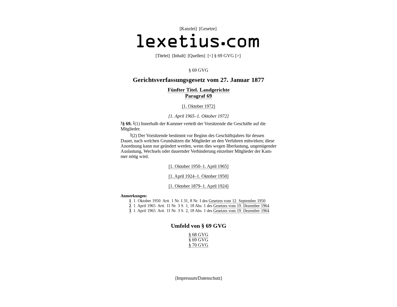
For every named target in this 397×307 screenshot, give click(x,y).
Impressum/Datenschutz (199, 278)
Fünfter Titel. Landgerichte (199, 90)
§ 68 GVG (198, 234)
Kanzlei (188, 28)
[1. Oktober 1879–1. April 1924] (198, 186)
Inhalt (179, 55)
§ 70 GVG (198, 245)
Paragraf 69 (198, 96)
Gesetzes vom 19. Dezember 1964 (241, 205)
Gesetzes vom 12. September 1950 (237, 200)
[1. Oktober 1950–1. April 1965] (198, 166)
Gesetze (208, 28)
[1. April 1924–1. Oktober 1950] (198, 176)
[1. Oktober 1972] (198, 106)
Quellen (196, 55)
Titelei (162, 55)
